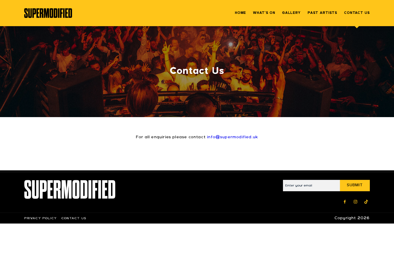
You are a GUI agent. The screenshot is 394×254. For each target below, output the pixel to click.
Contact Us (357, 13)
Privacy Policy (40, 218)
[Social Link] (344, 201)
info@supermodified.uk (232, 137)
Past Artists (322, 13)
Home (240, 13)
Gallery (291, 13)
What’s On (264, 13)
